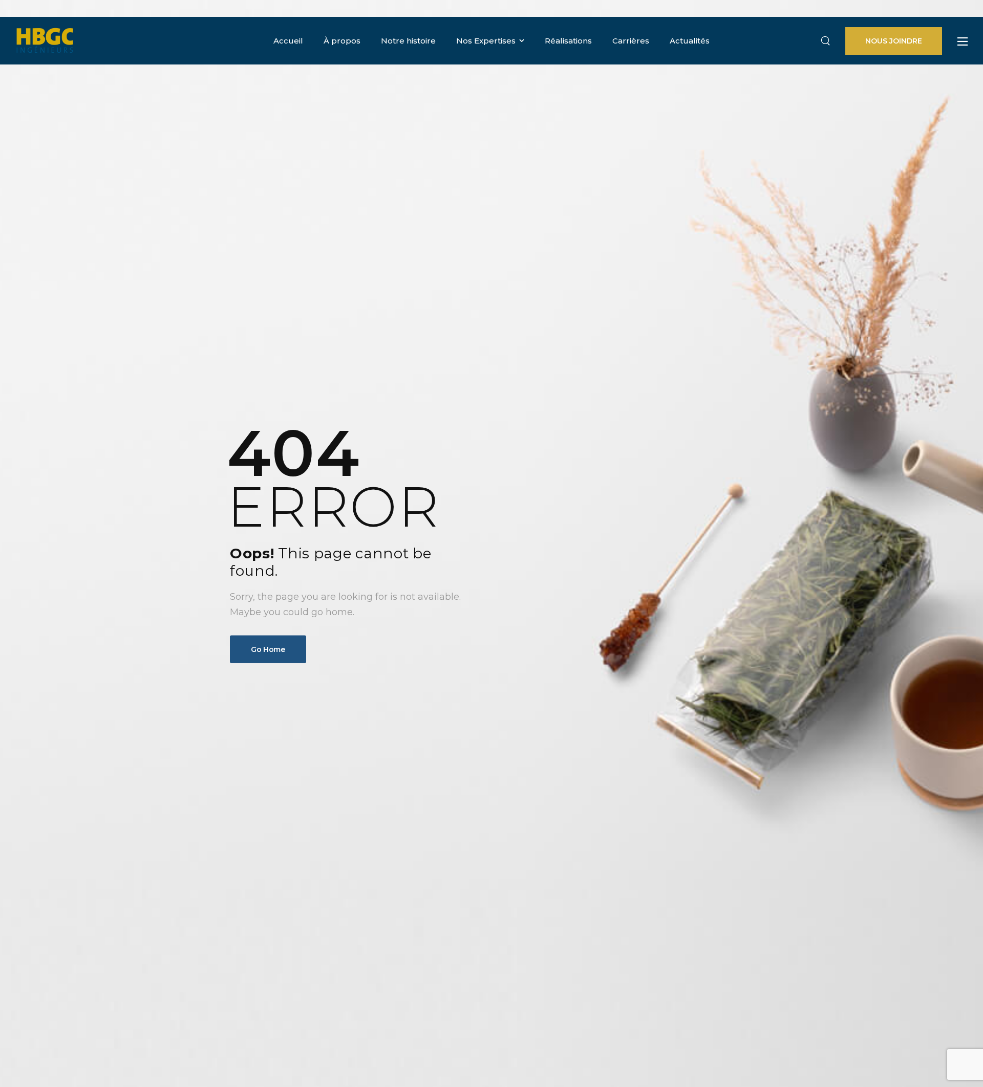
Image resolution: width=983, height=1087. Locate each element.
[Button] (962, 41)
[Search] (825, 41)
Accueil (288, 41)
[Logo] (44, 40)
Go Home (268, 649)
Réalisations (568, 41)
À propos (342, 41)
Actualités (690, 41)
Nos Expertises (486, 41)
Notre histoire (408, 41)
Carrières (630, 41)
